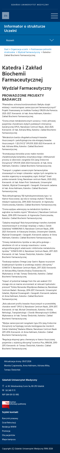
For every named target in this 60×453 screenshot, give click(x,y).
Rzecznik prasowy (10, 418)
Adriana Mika (43, 365)
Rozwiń (10, 40)
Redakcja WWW (9, 426)
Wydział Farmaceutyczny (29, 52)
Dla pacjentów (8, 435)
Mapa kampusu (9, 439)
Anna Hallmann (29, 365)
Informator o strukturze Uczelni (24, 28)
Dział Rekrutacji (9, 422)
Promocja (6, 431)
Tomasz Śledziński (12, 369)
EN (5, 15)
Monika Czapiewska (13, 365)
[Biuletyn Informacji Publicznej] (14, 404)
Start (6, 49)
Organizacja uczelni (19, 49)
